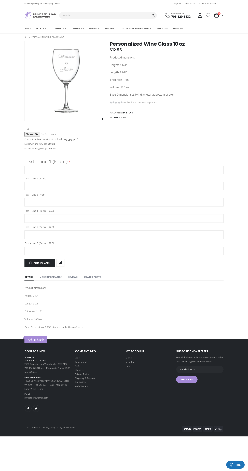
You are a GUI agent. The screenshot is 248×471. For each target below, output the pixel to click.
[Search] (153, 15)
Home (25, 37)
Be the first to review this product (140, 102)
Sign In (177, 3)
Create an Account (208, 3)
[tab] (29, 277)
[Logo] (40, 15)
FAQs (77, 365)
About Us (80, 370)
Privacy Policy (82, 374)
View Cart (130, 361)
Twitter (36, 408)
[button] (103, 119)
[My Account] (200, 15)
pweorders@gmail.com (36, 397)
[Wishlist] (208, 15)
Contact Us (190, 3)
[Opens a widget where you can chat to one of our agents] (235, 465)
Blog (77, 357)
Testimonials (81, 361)
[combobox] (108, 15)
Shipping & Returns (85, 378)
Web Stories (81, 386)
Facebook (28, 408)
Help (128, 365)
